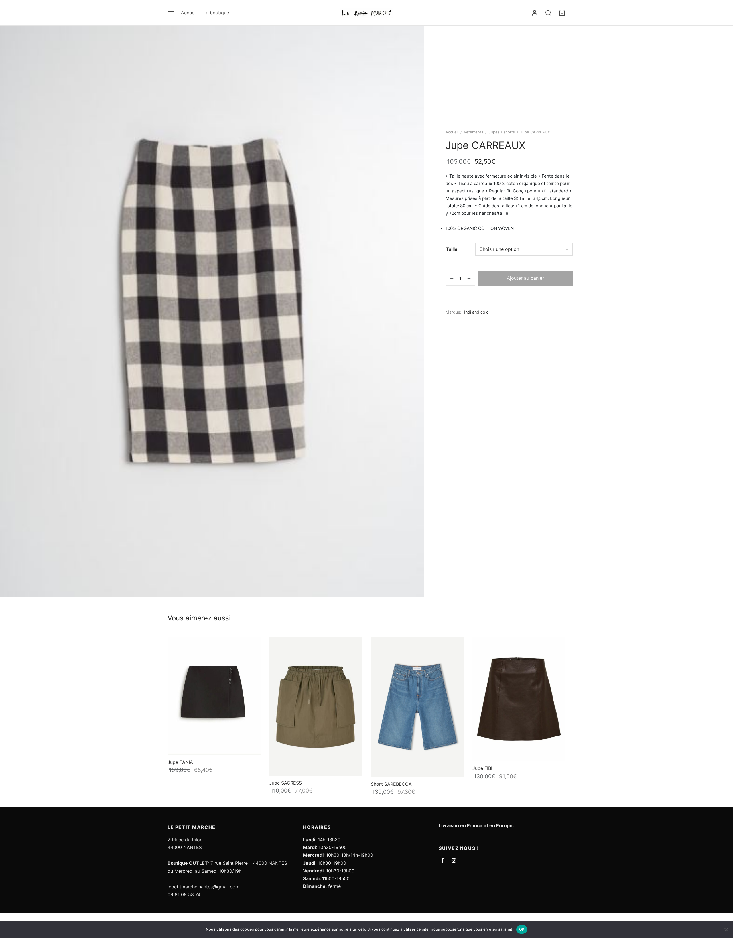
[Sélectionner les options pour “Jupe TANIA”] (251, 648)
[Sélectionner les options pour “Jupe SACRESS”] (352, 649)
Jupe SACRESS (285, 783)
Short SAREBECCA (391, 784)
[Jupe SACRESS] (315, 706)
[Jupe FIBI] (518, 699)
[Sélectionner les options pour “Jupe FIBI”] (556, 648)
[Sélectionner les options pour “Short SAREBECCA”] (454, 649)
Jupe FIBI (482, 768)
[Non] (726, 929)
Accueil (189, 12)
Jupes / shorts (502, 132)
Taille (452, 249)
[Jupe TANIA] (214, 696)
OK (522, 929)
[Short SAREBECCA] (417, 707)
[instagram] (453, 861)
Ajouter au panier (525, 278)
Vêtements (473, 132)
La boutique (216, 12)
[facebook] (442, 861)
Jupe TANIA (180, 762)
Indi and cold (476, 312)
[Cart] (562, 12)
